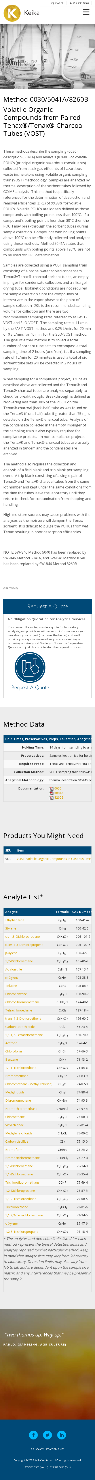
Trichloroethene (16, 1207)
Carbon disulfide (16, 1141)
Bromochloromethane (21, 1109)
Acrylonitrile (13, 969)
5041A (58, 793)
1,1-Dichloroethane (19, 1166)
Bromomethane (16, 1076)
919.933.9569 (80, 3)
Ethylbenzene (14, 920)
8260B (59, 797)
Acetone (11, 1043)
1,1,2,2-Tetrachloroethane (24, 1215)
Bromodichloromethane (22, 1158)
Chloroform (13, 1051)
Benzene (11, 1059)
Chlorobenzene (16, 994)
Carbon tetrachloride (20, 1027)
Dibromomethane (18, 1100)
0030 (57, 788)
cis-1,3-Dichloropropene (22, 936)
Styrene (10, 928)
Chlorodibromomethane (22, 1002)
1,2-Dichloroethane (19, 961)
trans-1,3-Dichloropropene (24, 945)
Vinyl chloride (14, 1125)
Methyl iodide (15, 1092)
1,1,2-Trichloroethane (20, 1199)
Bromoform (14, 1149)
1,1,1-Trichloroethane (20, 1068)
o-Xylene (11, 1223)
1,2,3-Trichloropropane (21, 1231)
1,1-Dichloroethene (19, 1174)
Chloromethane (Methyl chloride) (28, 1084)
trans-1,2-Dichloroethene (23, 1018)
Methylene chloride (18, 1133)
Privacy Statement (47, 1449)
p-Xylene (11, 953)
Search (59, 3)
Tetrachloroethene (18, 1010)
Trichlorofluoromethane (22, 1182)
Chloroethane (15, 1117)
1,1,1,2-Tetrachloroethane (24, 1035)
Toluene (11, 986)
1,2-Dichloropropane (20, 1190)
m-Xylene (12, 977)
